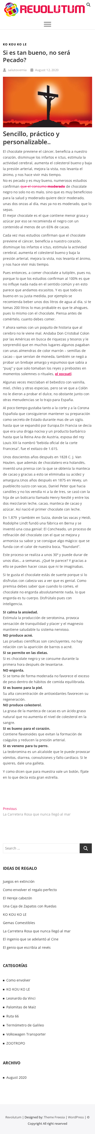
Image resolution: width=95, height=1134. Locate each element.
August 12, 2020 (46, 70)
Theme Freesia (54, 1117)
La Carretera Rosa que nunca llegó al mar (37, 931)
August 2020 (16, 1077)
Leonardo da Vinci (21, 998)
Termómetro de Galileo (25, 1025)
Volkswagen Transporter (26, 1034)
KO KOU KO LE (15, 44)
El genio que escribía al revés (27, 947)
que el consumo (42, 186)
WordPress (76, 1117)
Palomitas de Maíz (21, 1007)
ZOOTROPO (15, 1043)
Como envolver (18, 980)
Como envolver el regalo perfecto (30, 889)
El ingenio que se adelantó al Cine (30, 939)
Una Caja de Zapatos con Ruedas (30, 906)
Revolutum (13, 1117)
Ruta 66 (12, 1016)
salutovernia (17, 70)
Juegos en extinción (19, 881)
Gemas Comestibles (19, 922)
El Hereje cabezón (17, 898)
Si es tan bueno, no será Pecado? (36, 56)
